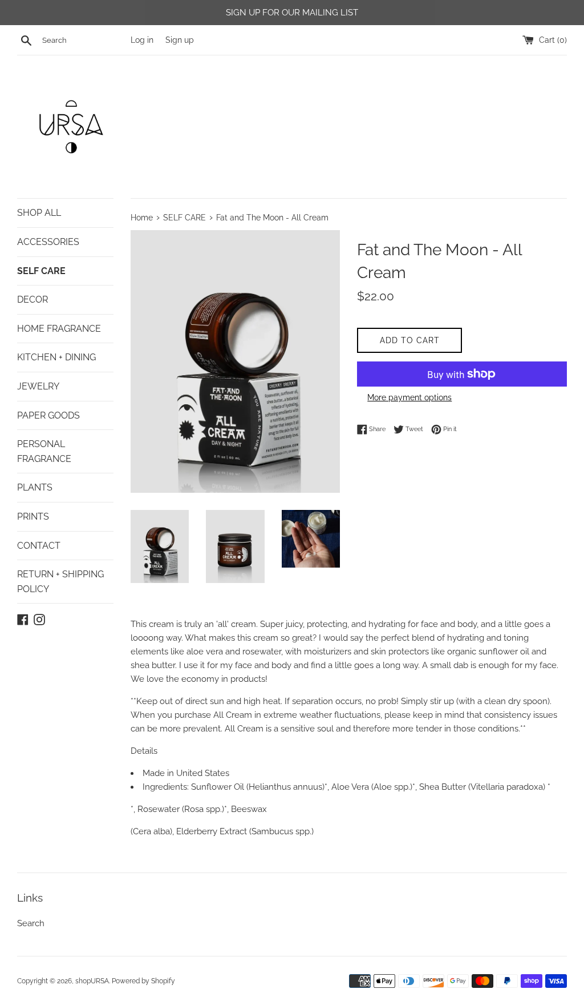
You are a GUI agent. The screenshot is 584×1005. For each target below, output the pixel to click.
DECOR (32, 299)
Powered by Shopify (143, 981)
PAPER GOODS (48, 415)
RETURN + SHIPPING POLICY (60, 581)
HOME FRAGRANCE (59, 328)
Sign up (179, 40)
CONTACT (38, 545)
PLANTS (34, 487)
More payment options (409, 397)
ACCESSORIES (48, 241)
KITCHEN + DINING (56, 357)
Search (30, 923)
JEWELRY (38, 386)
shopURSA (92, 981)
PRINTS (33, 516)
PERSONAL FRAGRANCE (44, 451)
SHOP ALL (39, 212)
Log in (142, 40)
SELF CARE (41, 271)
